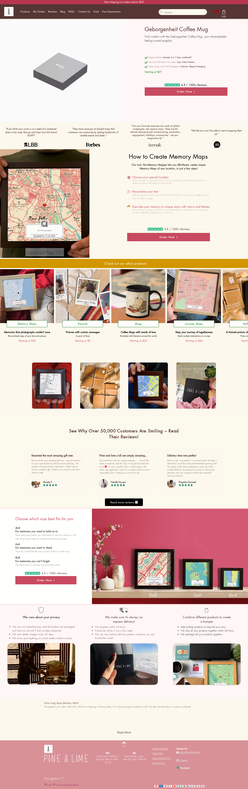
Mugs (138, 324)
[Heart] (216, 11)
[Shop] (224, 12)
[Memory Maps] (27, 327)
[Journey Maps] (194, 327)
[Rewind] (82, 327)
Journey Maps (194, 324)
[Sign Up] (231, 11)
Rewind (82, 324)
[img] (52, 385)
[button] (25, 11)
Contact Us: (182, 748)
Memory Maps (27, 324)
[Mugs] (138, 327)
